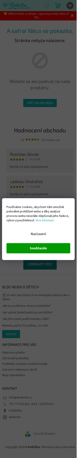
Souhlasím (38, 248)
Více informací (45, 220)
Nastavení (38, 234)
